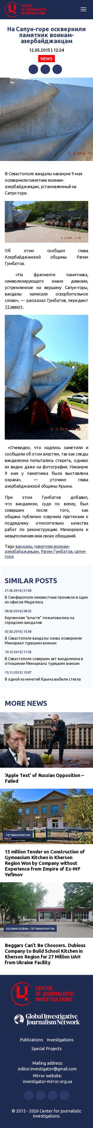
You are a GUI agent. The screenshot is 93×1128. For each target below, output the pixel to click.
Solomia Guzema (17, 928)
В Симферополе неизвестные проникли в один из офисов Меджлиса (46, 599)
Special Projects (46, 1048)
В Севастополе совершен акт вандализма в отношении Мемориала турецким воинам (44, 661)
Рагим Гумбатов (56, 551)
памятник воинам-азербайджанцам (37, 549)
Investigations (60, 1039)
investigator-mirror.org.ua (47, 1081)
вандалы (24, 546)
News (46, 58)
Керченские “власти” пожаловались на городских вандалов (39, 620)
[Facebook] (33, 69)
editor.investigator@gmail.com (47, 1068)
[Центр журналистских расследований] (27, 10)
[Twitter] (45, 69)
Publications (31, 1039)
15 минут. (14, 306)
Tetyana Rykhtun (18, 835)
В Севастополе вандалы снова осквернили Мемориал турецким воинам (43, 640)
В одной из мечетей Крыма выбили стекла (43, 679)
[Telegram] (57, 69)
